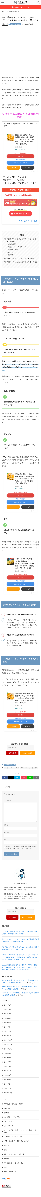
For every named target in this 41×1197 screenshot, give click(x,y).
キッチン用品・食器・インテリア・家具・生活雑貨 (20, 1131)
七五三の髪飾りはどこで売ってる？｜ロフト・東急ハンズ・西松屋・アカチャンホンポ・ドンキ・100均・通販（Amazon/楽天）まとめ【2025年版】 (20, 967)
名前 (6, 825)
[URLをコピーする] (36, 777)
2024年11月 (8, 1044)
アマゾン (13, 252)
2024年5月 (7, 1071)
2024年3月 (7, 1079)
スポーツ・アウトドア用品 (13, 1136)
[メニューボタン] (2, 2)
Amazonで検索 (27, 753)
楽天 (11, 255)
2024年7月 (7, 1062)
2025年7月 (7, 1014)
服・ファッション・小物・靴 (14, 1154)
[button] (5, 777)
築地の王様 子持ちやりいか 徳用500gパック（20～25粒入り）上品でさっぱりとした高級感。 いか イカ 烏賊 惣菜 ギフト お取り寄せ (24, 139)
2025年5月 (7, 1022)
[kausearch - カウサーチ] (20, 2)
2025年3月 (7, 1027)
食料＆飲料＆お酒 (16, 24)
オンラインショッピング (11, 768)
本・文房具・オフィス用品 (13, 1163)
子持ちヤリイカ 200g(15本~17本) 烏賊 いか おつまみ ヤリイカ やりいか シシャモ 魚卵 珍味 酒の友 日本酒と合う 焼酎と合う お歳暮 (25, 563)
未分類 (6, 1158)
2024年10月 (8, 1049)
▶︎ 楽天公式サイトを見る (28, 221)
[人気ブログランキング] (6, 1187)
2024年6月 (7, 1066)
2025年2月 (7, 1031)
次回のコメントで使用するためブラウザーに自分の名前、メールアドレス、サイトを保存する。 (21, 847)
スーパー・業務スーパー (18, 247)
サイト (6, 839)
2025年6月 (7, 1018)
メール (6, 832)
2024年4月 (7, 1075)
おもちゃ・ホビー (10, 1108)
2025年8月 (7, 1009)
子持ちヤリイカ (25, 768)
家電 (5, 1150)
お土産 (6, 1113)
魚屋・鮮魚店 (14, 249)
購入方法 (34, 768)
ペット (6, 1145)
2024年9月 (7, 1053)
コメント (7, 800)
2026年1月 (7, 1005)
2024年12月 (8, 1040)
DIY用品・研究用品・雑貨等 (14, 1104)
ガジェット (8, 1121)
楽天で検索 (12, 753)
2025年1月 (7, 1036)
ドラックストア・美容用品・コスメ (16, 1141)
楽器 (5, 1167)
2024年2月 (7, 1084)
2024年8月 (7, 1058)
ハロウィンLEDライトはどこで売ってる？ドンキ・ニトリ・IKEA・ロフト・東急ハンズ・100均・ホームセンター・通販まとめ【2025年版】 (20, 957)
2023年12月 (8, 1093)
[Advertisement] (20, 48)
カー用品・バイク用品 (12, 1117)
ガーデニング (8, 1126)
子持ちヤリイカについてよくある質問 (20, 258)
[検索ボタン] (38, 2)
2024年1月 (7, 1088)
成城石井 (13, 244)
